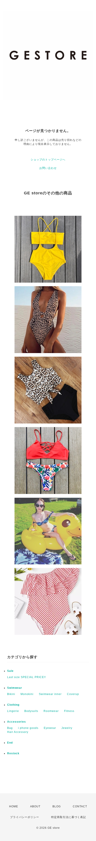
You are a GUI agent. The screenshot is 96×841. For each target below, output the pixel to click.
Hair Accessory (17, 732)
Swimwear (14, 687)
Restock (13, 753)
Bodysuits (31, 711)
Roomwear (51, 711)
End (10, 742)
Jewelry (66, 728)
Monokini (27, 694)
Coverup (73, 694)
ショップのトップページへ (48, 159)
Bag (10, 728)
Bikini (11, 694)
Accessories (16, 721)
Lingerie (13, 711)
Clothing (13, 704)
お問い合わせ (48, 168)
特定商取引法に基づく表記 (68, 817)
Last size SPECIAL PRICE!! (26, 677)
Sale (10, 670)
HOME (13, 806)
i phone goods (28, 728)
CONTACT (80, 806)
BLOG (56, 806)
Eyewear (50, 728)
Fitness (69, 711)
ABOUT (35, 806)
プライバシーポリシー (24, 817)
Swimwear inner (50, 694)
